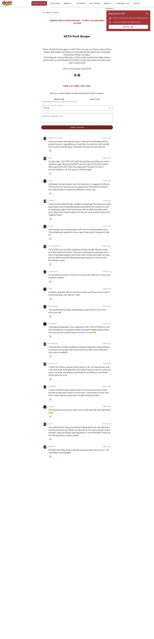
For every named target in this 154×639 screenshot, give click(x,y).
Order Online (39, 3)
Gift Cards (95, 3)
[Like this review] (50, 150)
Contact (110, 8)
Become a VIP (123, 3)
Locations (55, 3)
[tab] (59, 99)
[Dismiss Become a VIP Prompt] (147, 13)
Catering (81, 3)
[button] (68, 3)
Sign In (136, 3)
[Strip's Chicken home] (12, 3)
